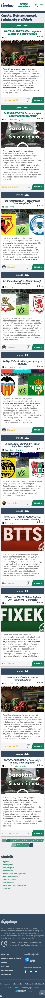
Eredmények (7, 970)
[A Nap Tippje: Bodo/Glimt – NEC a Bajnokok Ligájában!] (22, 465)
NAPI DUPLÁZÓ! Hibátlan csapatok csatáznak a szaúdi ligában (22, 32)
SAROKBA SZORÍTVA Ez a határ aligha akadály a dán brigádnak (22, 761)
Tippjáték (6, 888)
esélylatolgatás (8, 868)
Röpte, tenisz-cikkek (10, 876)
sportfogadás (8, 865)
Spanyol (13, 367)
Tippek (4, 963)
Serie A (19, 683)
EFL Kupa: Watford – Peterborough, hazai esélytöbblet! (22, 202)
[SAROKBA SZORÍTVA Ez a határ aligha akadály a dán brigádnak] (22, 781)
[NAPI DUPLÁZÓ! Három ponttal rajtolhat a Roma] (22, 699)
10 (41, 840)
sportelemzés (8, 871)
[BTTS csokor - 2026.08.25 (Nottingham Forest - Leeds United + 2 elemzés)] (22, 538)
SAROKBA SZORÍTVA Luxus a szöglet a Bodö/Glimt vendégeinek (22, 114)
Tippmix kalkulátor (11, 959)
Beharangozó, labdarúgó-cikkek (14, 873)
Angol (12, 207)
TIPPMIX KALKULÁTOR (24, 5)
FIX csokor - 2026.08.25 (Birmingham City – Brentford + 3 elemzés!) (22, 598)
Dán (11, 766)
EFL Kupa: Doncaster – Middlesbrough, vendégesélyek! (22, 282)
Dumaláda (6, 974)
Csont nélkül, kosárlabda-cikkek (14, 885)
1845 (19, 844)
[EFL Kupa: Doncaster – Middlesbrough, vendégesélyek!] (22, 302)
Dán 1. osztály (20, 766)
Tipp (41, 36)
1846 (26, 844)
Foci (6, 37)
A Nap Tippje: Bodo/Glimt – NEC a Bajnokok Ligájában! (22, 445)
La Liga (21, 367)
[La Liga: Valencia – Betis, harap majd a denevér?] (22, 382)
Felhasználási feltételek (34, 984)
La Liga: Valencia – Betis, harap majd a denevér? (22, 362)
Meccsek (5, 966)
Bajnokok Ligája (16, 119)
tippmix (6, 862)
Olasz (12, 683)
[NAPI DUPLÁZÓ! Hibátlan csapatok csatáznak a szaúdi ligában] (22, 53)
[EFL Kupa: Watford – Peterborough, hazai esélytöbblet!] (22, 222)
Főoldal (5, 955)
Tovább (37, 100)
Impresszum (5, 984)
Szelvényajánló (8, 882)
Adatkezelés (17, 984)
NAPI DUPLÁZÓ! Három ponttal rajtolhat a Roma (22, 678)
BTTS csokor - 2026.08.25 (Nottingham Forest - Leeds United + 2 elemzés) (22, 518)
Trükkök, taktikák (9, 879)
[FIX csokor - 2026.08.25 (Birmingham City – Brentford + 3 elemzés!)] (22, 618)
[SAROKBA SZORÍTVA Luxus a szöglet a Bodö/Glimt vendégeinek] (22, 135)
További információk (32, 945)
